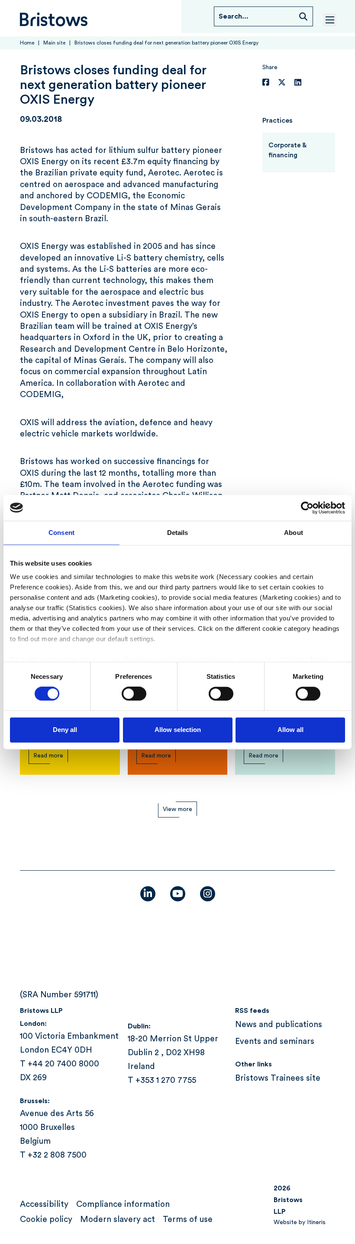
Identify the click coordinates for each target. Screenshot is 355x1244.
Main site (54, 42)
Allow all (290, 729)
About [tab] (293, 532)
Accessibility (44, 1204)
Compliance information (123, 1204)
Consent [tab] (61, 532)
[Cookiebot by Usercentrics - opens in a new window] (307, 507)
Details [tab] (177, 532)
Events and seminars (274, 1041)
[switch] (134, 694)
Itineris (316, 1222)
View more (177, 809)
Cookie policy (46, 1219)
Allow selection (178, 729)
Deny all (65, 729)
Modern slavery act (117, 1219)
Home (27, 42)
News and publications (278, 1025)
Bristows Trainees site (277, 1078)
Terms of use (188, 1219)
